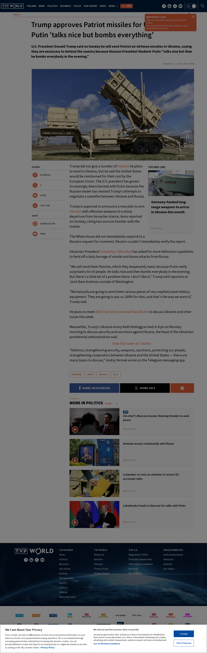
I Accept (184, 633)
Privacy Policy (48, 647)
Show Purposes (183, 643)
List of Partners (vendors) (106, 643)
